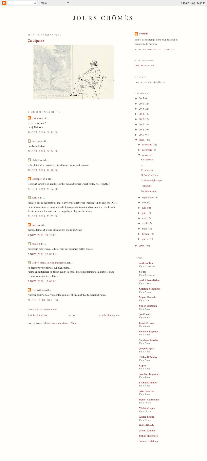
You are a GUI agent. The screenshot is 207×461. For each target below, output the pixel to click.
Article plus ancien (109, 315)
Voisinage (146, 185)
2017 (142, 98)
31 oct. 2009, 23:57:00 (43, 216)
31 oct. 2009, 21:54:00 (43, 189)
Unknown (36, 118)
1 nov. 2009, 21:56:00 (42, 235)
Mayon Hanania (147, 297)
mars (145, 228)
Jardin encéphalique (151, 180)
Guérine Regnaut (148, 331)
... (142, 164)
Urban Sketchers (148, 436)
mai (144, 218)
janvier (146, 239)
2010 (142, 135)
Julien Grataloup (148, 441)
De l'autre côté (148, 191)
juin (144, 213)
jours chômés (103, 18)
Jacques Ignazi (147, 348)
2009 (142, 140)
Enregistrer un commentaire (42, 309)
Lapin (142, 365)
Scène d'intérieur (150, 175)
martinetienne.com (144, 65)
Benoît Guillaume (149, 399)
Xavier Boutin (146, 416)
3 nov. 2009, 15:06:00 (42, 281)
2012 (142, 124)
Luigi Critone (146, 323)
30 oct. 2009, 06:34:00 (43, 151)
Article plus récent (37, 315)
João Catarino (146, 391)
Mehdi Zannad (147, 430)
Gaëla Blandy (146, 425)
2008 (142, 245)
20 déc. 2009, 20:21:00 (43, 300)
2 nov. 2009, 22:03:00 (42, 254)
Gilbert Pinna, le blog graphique (48, 262)
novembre (147, 150)
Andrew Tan (146, 263)
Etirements (147, 170)
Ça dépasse (36, 40)
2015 (142, 108)
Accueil (73, 315)
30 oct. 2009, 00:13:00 (43, 132)
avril (145, 223)
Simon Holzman (148, 305)
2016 (142, 103)
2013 (142, 119)
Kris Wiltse (38, 290)
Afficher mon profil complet (154, 49)
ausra (34, 197)
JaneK (35, 243)
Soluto (142, 271)
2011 (142, 129)
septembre (147, 197)
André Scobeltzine (149, 280)
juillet (145, 207)
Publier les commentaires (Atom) (60, 323)
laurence (36, 141)
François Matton (148, 382)
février (146, 234)
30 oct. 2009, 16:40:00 (43, 170)
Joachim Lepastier (149, 374)
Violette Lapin (147, 408)
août (144, 202)
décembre (147, 144)
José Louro (145, 314)
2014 (142, 114)
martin (35, 225)
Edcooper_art (38, 178)
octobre (146, 155)
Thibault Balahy (148, 357)
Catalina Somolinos (149, 288)
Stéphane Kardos (148, 340)
